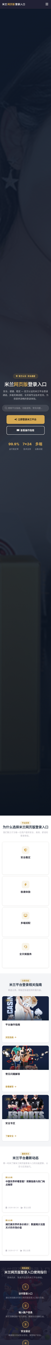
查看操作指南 (27, 430)
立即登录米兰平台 (27, 419)
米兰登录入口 (13, 4)
